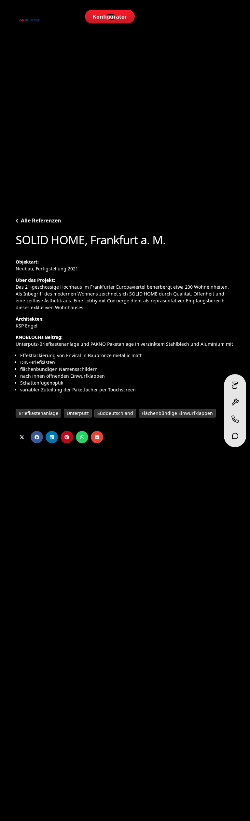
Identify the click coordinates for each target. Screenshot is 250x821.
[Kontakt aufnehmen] (235, 419)
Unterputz (78, 413)
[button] (22, 437)
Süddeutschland (115, 413)
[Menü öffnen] (111, 17)
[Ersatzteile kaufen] (235, 402)
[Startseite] (29, 20)
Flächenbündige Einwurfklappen (177, 413)
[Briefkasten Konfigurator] (235, 385)
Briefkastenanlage (38, 413)
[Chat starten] (235, 436)
